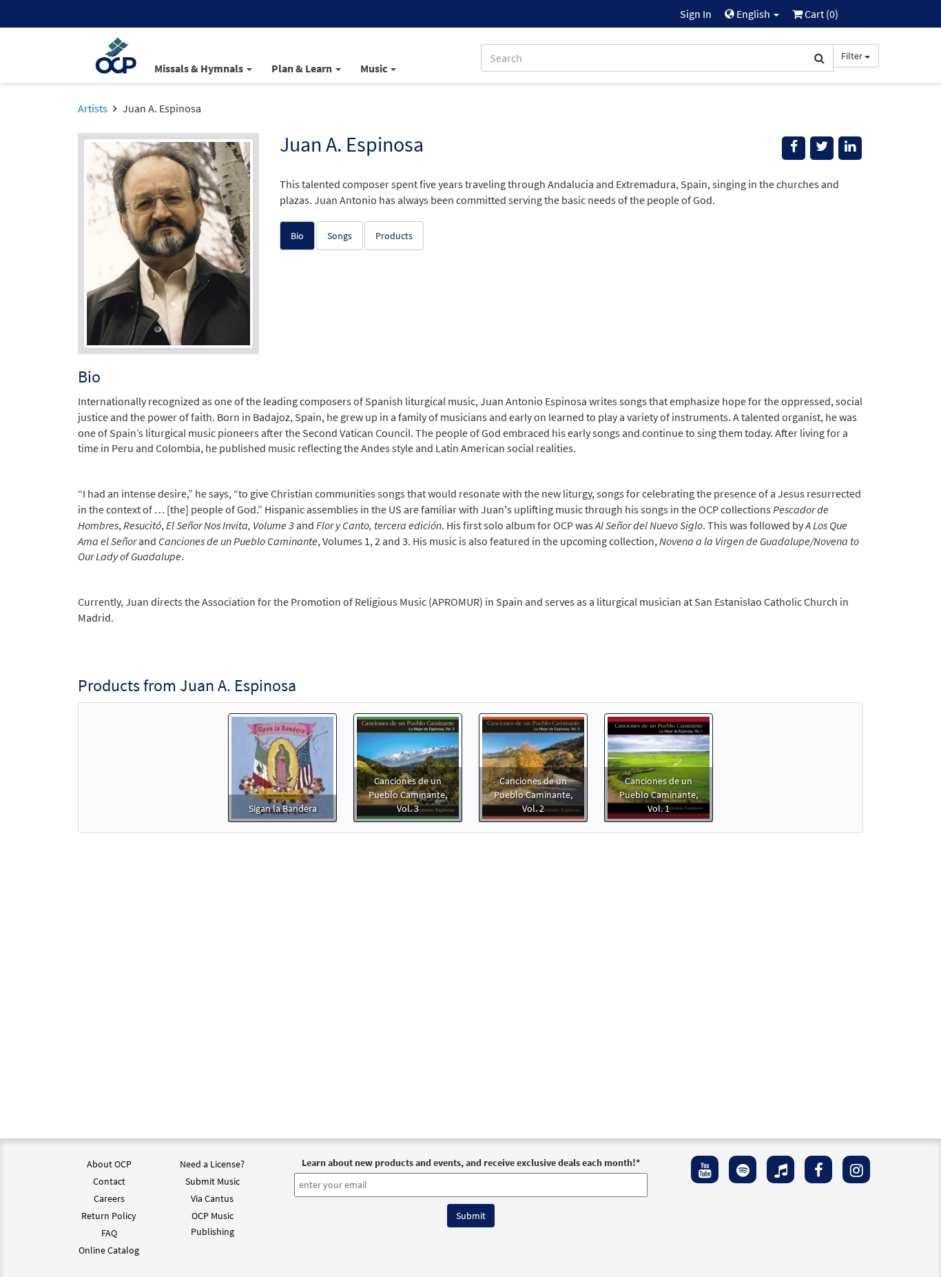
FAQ (109, 1233)
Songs (339, 235)
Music (374, 68)
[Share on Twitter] (822, 148)
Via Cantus (212, 1198)
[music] (780, 1169)
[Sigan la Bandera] (282, 766)
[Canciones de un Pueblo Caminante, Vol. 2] (533, 766)
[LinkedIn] (850, 148)
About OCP (109, 1164)
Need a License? (212, 1164)
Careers (109, 1198)
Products (394, 235)
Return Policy (108, 1215)
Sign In (696, 14)
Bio (297, 235)
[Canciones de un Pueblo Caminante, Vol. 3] (407, 766)
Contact (109, 1181)
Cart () (820, 14)
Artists (92, 108)
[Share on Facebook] (793, 148)
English (753, 14)
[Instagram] (856, 1169)
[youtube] (704, 1169)
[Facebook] (818, 1169)
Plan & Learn (302, 68)
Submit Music (212, 1181)
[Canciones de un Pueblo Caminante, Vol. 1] (658, 766)
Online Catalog (109, 1250)
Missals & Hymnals (199, 68)
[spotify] (742, 1169)
